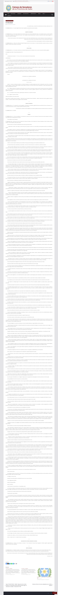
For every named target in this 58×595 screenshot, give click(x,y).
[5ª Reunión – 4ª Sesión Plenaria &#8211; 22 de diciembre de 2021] (44, 572)
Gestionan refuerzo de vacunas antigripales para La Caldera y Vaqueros (42, 585)
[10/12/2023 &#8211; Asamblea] (29, 571)
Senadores (19, 13)
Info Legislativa (25, 13)
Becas (43, 13)
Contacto (9, 15)
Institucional (13, 13)
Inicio (8, 13)
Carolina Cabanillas (13, 24)
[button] (15, 13)
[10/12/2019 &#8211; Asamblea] (13, 571)
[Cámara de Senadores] (6, 15)
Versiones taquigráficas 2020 (9, 20)
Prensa (39, 13)
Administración (33, 13)
